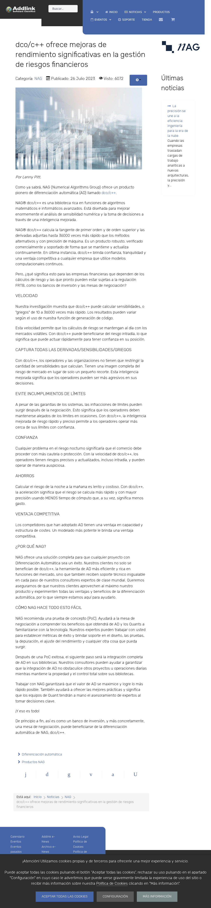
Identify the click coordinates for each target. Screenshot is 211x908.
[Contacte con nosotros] (161, 19)
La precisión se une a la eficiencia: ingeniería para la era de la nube (178, 121)
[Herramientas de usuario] (138, 80)
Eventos (16, 841)
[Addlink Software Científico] (20, 9)
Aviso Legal (80, 836)
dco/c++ (109, 193)
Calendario (18, 836)
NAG (38, 78)
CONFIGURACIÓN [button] (115, 897)
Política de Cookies (112, 883)
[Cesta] (173, 19)
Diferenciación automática (42, 754)
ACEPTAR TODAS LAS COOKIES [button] (65, 897)
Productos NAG (33, 762)
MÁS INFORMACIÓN (157, 897)
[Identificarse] (94, 12)
